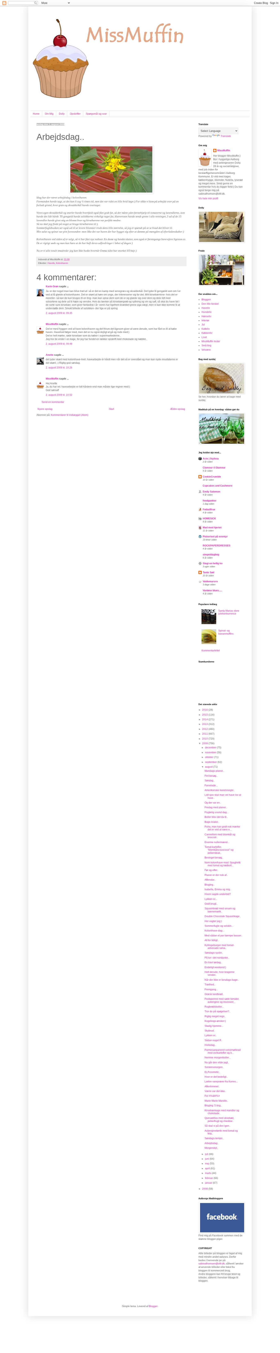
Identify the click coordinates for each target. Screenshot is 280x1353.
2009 (205, 743)
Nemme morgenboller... (218, 1057)
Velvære (206, 349)
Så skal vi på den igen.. (217, 1125)
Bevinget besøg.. (214, 857)
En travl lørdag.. (213, 962)
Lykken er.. (210, 1035)
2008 (205, 1188)
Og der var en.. (213, 802)
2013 (205, 724)
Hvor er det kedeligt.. (216, 1076)
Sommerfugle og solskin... (219, 925)
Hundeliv (206, 312)
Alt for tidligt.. (212, 940)
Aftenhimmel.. (212, 1086)
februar (209, 1178)
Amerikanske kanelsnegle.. (220, 790)
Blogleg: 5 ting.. (213, 1105)
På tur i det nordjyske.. (217, 957)
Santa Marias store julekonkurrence (228, 612)
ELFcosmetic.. (212, 1072)
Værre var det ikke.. (215, 1091)
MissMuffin (52, 324)
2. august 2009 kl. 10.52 (59, 394)
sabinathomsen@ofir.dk (211, 1263)
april (208, 1168)
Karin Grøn (52, 286)
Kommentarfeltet (210, 650)
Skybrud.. (210, 1030)
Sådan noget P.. (213, 1040)
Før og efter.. (211, 870)
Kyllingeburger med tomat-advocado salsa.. (219, 946)
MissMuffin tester (210, 341)
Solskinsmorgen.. (214, 1067)
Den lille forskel (210, 303)
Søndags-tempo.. (214, 1138)
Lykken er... (211, 899)
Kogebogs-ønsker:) (215, 1021)
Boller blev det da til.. (216, 817)
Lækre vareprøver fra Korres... (221, 1081)
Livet (204, 337)
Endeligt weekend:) (215, 967)
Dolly (62, 113)
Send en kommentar (53, 402)
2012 (205, 729)
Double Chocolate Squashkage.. (223, 916)
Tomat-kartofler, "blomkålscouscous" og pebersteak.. (219, 850)
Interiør (205, 320)
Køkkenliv (206, 333)
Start (111, 409)
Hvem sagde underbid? (218, 894)
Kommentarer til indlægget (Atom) (69, 415)
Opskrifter (75, 113)
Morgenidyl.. (211, 1148)
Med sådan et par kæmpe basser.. (223, 935)
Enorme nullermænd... (217, 842)
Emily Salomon (211, 491)
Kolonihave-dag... (214, 930)
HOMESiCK (209, 518)
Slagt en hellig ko (212, 563)
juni (207, 1158)
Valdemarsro (210, 581)
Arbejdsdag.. (212, 1143)
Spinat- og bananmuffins (225, 632)
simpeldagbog (211, 554)
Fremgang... (211, 989)
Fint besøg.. (211, 775)
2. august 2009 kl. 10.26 (59, 367)
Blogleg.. (209, 884)
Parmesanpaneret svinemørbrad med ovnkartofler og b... (223, 1051)
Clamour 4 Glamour (214, 467)
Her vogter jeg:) (213, 921)
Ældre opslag (177, 409)
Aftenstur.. (210, 879)
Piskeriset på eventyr (215, 536)
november (211, 752)
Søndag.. (210, 780)
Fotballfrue (209, 509)
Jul (203, 324)
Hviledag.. (210, 1045)
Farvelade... (211, 785)
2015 (205, 714)
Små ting (206, 345)
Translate (226, 136)
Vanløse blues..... (212, 590)
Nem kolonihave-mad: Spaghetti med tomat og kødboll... (222, 864)
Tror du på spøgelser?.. (217, 1011)
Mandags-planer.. (214, 770)
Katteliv (205, 328)
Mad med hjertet (212, 527)
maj (207, 1163)
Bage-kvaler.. (212, 822)
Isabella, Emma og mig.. (218, 889)
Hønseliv (206, 316)
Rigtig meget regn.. (215, 1016)
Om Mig (49, 113)
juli (207, 1154)
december (211, 747)
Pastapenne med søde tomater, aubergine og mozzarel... (222, 1000)
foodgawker (209, 500)
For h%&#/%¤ (212, 1095)
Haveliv (51, 263)
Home (36, 113)
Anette (49, 354)
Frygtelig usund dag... (217, 812)
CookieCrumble (212, 476)
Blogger (153, 1306)
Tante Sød (208, 572)
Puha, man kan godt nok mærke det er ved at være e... (222, 828)
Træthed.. (210, 984)
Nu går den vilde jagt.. (217, 1062)
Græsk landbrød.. (214, 994)
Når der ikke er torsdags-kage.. (222, 979)
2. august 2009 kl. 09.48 (59, 343)
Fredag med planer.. (216, 807)
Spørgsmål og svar (96, 113)
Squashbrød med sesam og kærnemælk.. (220, 910)
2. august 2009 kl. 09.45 (59, 313)
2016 (205, 709)
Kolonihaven (62, 263)
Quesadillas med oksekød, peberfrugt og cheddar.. (219, 1119)
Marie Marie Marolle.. (216, 1100)
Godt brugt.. (211, 903)
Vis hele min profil (208, 198)
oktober (209, 757)
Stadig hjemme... (214, 1026)
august (209, 766)
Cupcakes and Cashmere (217, 485)
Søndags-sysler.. (214, 952)
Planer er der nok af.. (216, 875)
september (211, 762)
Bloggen (206, 299)
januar (209, 1182)
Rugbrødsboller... (214, 1006)
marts (208, 1173)
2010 (205, 738)
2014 (205, 719)
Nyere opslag (45, 409)
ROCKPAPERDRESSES (216, 545)
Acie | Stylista (211, 458)
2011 (205, 733)
